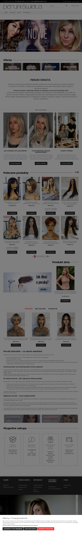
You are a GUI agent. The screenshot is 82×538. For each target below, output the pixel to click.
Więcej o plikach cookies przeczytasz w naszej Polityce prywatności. (20, 525)
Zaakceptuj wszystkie (45, 528)
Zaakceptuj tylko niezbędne (13, 528)
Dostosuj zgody (30, 528)
